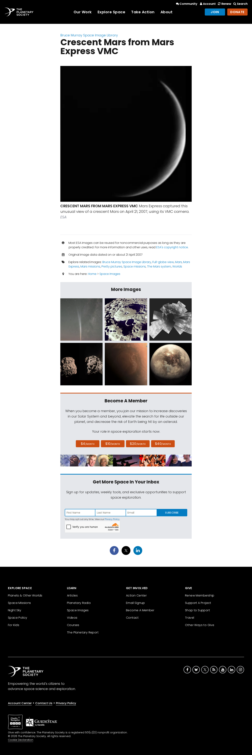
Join (215, 12)
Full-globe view (163, 262)
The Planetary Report (83, 632)
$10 (112, 443)
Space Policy (17, 618)
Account (209, 4)
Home (92, 274)
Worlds (177, 266)
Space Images (109, 274)
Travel (189, 618)
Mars (178, 262)
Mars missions (90, 266)
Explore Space (111, 12)
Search (242, 4)
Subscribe (172, 512)
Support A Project (198, 603)
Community (188, 4)
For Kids (13, 625)
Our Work (83, 12)
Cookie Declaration (20, 740)
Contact (132, 618)
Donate (237, 12)
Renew (226, 4)
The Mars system (159, 266)
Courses (73, 625)
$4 (88, 443)
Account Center (20, 703)
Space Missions (19, 603)
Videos (72, 618)
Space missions (134, 266)
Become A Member (140, 610)
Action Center (136, 595)
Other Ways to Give (199, 625)
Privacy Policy (112, 519)
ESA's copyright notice (172, 247)
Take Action (143, 12)
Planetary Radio (79, 603)
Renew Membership (199, 595)
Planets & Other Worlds (25, 595)
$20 (138, 443)
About (166, 12)
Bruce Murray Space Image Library (89, 35)
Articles (72, 595)
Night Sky (14, 610)
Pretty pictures (111, 266)
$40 (163, 443)
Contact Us (43, 703)
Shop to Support (197, 610)
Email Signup (135, 603)
